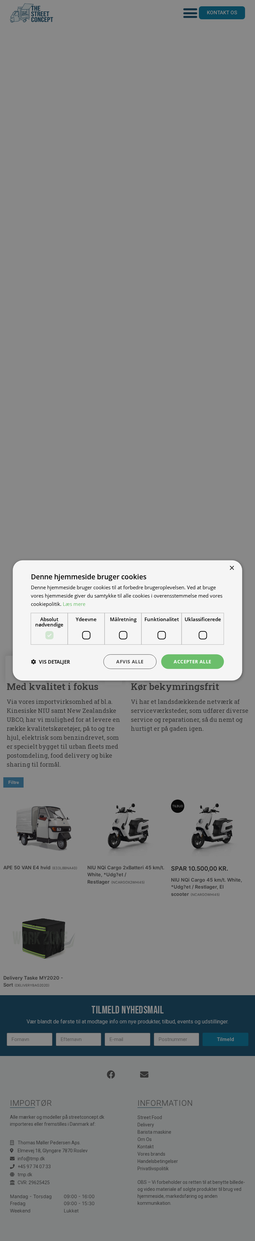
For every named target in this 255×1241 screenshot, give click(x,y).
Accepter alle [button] (192, 661)
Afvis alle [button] (129, 661)
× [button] (231, 568)
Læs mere (74, 604)
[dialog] (127, 620)
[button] (50, 662)
